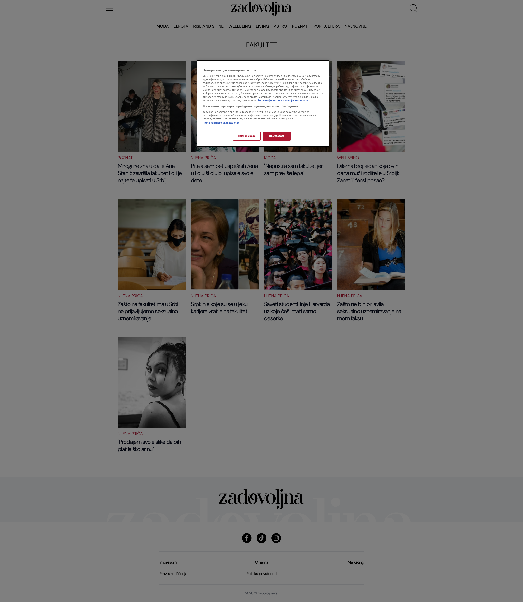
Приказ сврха (247, 136)
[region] (263, 103)
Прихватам (276, 136)
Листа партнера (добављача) (221, 122)
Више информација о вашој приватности (283, 100)
